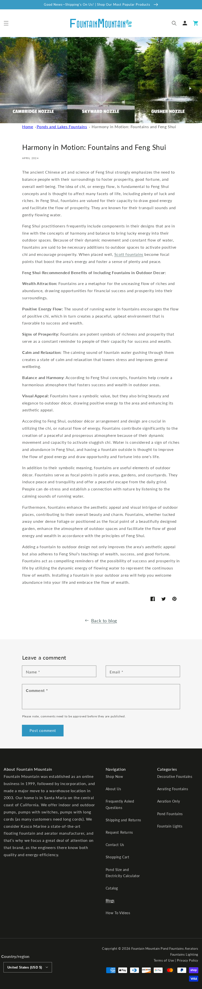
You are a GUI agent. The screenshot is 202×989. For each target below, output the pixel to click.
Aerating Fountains (172, 789)
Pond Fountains (170, 814)
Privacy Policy (187, 960)
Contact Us (115, 845)
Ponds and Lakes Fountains (62, 126)
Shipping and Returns (123, 820)
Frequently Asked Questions (120, 804)
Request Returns (119, 832)
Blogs (110, 900)
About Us (113, 789)
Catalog (112, 888)
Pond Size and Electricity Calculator (123, 873)
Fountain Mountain (145, 948)
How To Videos (118, 913)
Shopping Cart (117, 857)
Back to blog (104, 620)
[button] (6, 23)
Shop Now (114, 776)
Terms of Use (164, 960)
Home (27, 126)
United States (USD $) (24, 967)
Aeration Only (168, 801)
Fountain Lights (170, 826)
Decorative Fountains (174, 776)
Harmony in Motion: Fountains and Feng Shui (134, 126)
